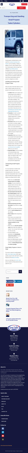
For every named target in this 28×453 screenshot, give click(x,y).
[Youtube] (3, 436)
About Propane (5, 396)
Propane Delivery (5, 398)
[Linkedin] (3, 432)
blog (2, 406)
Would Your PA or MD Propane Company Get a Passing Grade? (12, 300)
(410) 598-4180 (14, 360)
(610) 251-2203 (14, 340)
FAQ (2, 408)
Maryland (3, 421)
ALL (11, 12)
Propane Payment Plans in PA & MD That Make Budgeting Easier (14, 310)
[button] (2, 4)
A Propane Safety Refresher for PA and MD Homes (13, 319)
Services (3, 401)
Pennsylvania (4, 418)
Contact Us (4, 411)
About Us (3, 403)
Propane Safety (15, 12)
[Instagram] (3, 439)
